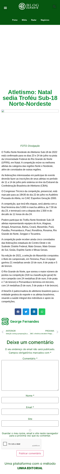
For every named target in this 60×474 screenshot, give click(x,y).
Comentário (30, 358)
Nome (30, 395)
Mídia (24, 20)
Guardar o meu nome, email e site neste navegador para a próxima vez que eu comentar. (30, 434)
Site (30, 419)
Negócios (45, 20)
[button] (5, 7)
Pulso (14, 20)
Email (30, 407)
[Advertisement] (30, 56)
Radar (33, 20)
